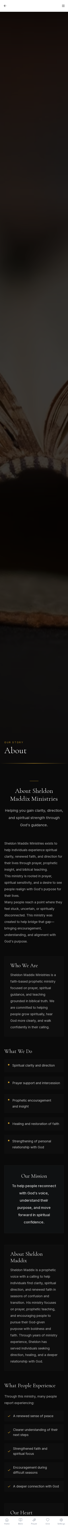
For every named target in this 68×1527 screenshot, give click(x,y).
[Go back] (5, 5)
